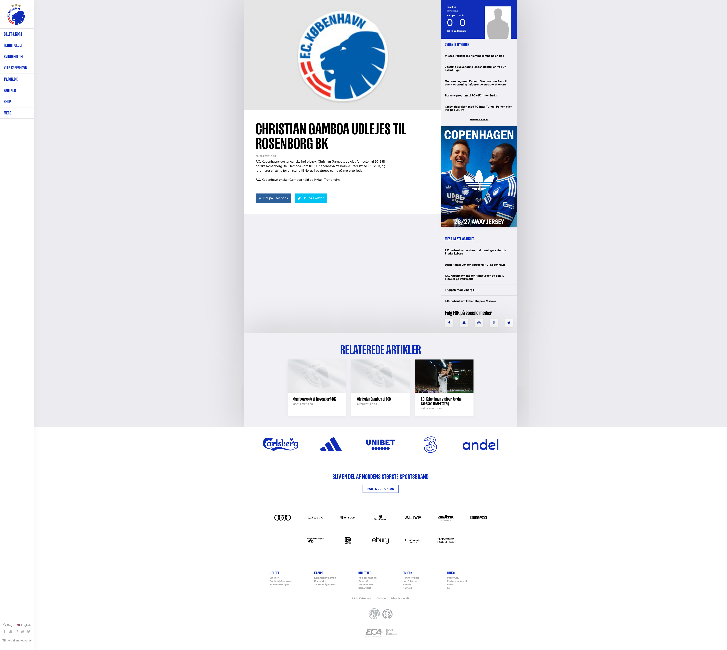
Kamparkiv (320, 581)
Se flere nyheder (479, 119)
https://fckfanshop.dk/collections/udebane (476, 128)
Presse (407, 584)
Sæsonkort (364, 588)
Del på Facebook (275, 198)
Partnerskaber (411, 578)
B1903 (450, 584)
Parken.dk (453, 578)
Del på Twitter (313, 198)
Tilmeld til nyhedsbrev (17, 640)
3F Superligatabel (324, 584)
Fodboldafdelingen (281, 581)
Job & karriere (411, 581)
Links (451, 573)
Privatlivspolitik (400, 598)
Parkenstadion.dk (457, 581)
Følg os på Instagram (16, 631)
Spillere (274, 578)
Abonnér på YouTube (22, 631)
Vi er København (15, 67)
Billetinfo (363, 581)
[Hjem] (16, 16)
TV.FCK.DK (11, 79)
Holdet (274, 573)
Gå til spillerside (456, 31)
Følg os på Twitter (28, 631)
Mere (7, 112)
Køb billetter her (367, 578)
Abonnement (366, 584)
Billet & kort (13, 34)
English (26, 625)
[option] (342, 55)
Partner (10, 90)
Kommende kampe (325, 578)
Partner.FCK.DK (380, 488)
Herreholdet (13, 45)
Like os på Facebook (4, 631)
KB (448, 588)
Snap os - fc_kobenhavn (10, 631)
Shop (7, 101)
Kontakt (407, 588)
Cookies (381, 598)
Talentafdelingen (279, 584)
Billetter (364, 573)
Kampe (318, 573)
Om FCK (408, 573)
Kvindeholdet (13, 56)
